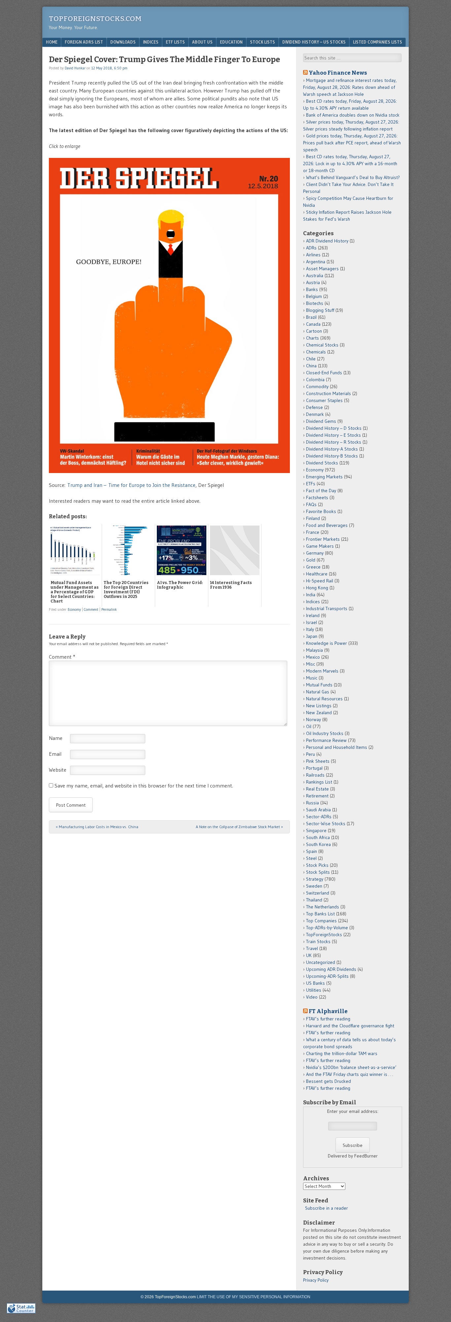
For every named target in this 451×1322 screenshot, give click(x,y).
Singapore (316, 830)
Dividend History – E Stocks (333, 435)
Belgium (314, 296)
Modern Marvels (322, 671)
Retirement (317, 796)
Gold (310, 560)
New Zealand (319, 713)
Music (311, 678)
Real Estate (317, 789)
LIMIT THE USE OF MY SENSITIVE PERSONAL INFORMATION (253, 1297)
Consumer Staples (324, 400)
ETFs (310, 484)
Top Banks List (320, 914)
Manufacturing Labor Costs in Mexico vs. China (97, 826)
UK (309, 955)
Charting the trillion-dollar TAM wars (341, 1053)
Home (51, 42)
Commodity (317, 386)
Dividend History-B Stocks (332, 456)
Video (312, 997)
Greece (313, 567)
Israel (311, 622)
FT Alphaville (328, 1011)
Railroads (315, 775)
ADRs (311, 248)
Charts (312, 338)
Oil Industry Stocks (324, 733)
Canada (313, 324)
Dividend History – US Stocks (314, 42)
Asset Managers (322, 269)
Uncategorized (320, 962)
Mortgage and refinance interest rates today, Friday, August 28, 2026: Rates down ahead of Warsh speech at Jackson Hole (350, 87)
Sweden (314, 886)
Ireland (313, 615)
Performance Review (326, 740)
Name (55, 738)
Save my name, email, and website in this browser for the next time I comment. (143, 785)
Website (57, 769)
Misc (310, 664)
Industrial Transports (326, 608)
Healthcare (317, 574)
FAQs (311, 504)
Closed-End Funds (324, 373)
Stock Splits (318, 872)
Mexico (313, 657)
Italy (310, 629)
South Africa (318, 837)
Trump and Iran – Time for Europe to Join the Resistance (131, 485)
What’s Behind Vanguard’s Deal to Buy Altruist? (353, 177)
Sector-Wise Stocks (325, 823)
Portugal (314, 768)
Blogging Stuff (320, 310)
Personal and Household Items (336, 747)
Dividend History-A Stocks (332, 449)
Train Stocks (318, 941)
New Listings (318, 706)
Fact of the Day (321, 491)
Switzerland (317, 893)
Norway (313, 719)
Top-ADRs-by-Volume (327, 928)
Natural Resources (324, 699)
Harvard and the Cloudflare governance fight (350, 1026)
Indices (150, 42)
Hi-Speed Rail (319, 581)
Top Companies (321, 921)
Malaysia (314, 650)
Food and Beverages (327, 525)
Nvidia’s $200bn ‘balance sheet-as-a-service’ (351, 1067)
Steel (311, 858)
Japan (311, 636)
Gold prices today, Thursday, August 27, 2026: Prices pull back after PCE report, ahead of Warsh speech (352, 143)
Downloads (123, 42)
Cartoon (314, 331)
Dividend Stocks (322, 463)
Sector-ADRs (318, 817)
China (311, 366)
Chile (311, 359)
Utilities (313, 990)
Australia (314, 275)
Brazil (311, 317)
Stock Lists (262, 42)
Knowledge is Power (326, 643)
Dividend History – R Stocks (333, 442)
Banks (312, 289)
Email (55, 754)
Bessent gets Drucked (328, 1081)
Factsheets (317, 497)
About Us (202, 42)
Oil (308, 726)
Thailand (314, 900)
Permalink (109, 609)
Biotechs (314, 303)
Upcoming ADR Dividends (331, 969)
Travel (312, 948)
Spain (311, 851)
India (310, 595)
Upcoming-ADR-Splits (327, 976)
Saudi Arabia (318, 810)
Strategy (314, 879)
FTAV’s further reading (328, 1019)
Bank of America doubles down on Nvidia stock (352, 115)
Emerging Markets (324, 477)
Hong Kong (317, 588)
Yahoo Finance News (338, 72)
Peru (310, 754)
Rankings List (319, 782)
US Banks (315, 983)
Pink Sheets (318, 761)
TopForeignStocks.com (95, 18)
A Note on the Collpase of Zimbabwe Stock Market (239, 826)
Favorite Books (321, 511)
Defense (314, 407)
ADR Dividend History (327, 241)
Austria (313, 282)
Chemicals (316, 352)
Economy (74, 609)
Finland (313, 518)
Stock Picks (317, 865)
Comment (91, 609)
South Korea (318, 844)
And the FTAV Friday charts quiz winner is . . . (350, 1074)
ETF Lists (175, 42)
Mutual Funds (319, 685)
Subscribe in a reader (326, 1208)
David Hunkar (75, 68)
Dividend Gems (321, 421)
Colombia (315, 380)
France (312, 532)
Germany (315, 553)
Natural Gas (317, 692)
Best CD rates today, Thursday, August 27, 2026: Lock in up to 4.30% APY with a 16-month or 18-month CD (350, 163)
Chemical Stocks (322, 345)
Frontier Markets (323, 539)
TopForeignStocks (324, 934)
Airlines (313, 255)
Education (231, 42)
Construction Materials (328, 393)
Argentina (315, 262)
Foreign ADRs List (84, 42)
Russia (312, 803)
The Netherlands (322, 907)
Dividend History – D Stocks (334, 428)
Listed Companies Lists (377, 42)
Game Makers (320, 546)
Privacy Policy (316, 1280)
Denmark (315, 414)
